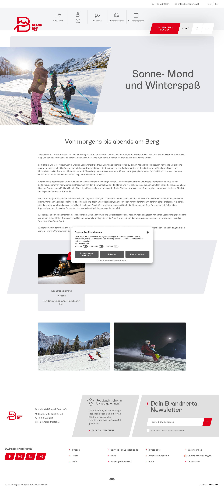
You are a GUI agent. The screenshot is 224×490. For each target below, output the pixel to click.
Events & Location (159, 455)
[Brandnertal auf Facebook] (9, 456)
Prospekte (155, 449)
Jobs (74, 461)
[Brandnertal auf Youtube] (40, 456)
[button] (197, 28)
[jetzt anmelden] (207, 422)
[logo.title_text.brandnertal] (28, 25)
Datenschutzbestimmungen (174, 430)
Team (75, 455)
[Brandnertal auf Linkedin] (30, 456)
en (216, 4)
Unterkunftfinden (165, 28)
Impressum (194, 461)
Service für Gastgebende (124, 449)
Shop (113, 455)
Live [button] (184, 28)
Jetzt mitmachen (103, 430)
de (209, 4)
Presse (76, 449)
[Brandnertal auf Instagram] (20, 456)
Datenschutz (195, 449)
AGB (151, 461)
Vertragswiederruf (121, 461)
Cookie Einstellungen (199, 455)
